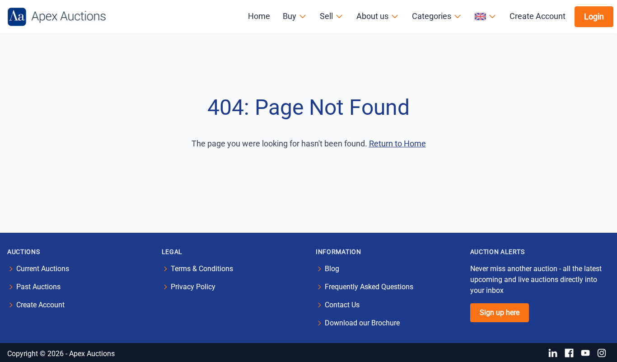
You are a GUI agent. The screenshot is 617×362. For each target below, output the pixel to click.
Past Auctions (38, 286)
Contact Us (342, 305)
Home (259, 16)
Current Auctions (42, 268)
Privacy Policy (193, 286)
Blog (332, 268)
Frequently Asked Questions (369, 286)
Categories (431, 16)
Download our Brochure (362, 323)
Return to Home (397, 143)
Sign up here (499, 312)
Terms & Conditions (202, 268)
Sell (326, 16)
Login (594, 16)
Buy (289, 16)
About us (372, 16)
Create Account (537, 16)
